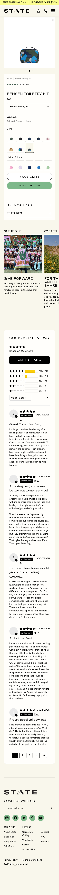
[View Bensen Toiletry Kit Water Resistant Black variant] (20, 137)
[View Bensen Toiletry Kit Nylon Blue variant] (39, 165)
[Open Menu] (53, 11)
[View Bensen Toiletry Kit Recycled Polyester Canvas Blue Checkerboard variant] (20, 148)
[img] (27, 411)
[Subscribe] (50, 808)
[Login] (38, 11)
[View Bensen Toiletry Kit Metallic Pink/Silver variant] (48, 137)
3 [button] (29, 755)
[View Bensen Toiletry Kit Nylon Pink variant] (11, 165)
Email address (15, 808)
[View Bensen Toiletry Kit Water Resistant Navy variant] (29, 137)
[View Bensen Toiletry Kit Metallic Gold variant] (11, 148)
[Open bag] (45, 11)
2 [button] (22, 755)
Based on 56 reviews (21, 350)
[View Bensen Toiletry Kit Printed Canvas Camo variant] (29, 148)
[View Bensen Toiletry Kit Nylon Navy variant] (29, 165)
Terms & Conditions (32, 859)
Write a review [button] (29, 360)
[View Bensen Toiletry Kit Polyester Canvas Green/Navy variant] (39, 137)
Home (9, 78)
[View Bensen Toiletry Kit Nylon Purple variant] (20, 165)
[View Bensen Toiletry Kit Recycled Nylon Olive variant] (11, 137)
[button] (29, 71)
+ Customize (29, 176)
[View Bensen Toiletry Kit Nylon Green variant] (48, 165)
